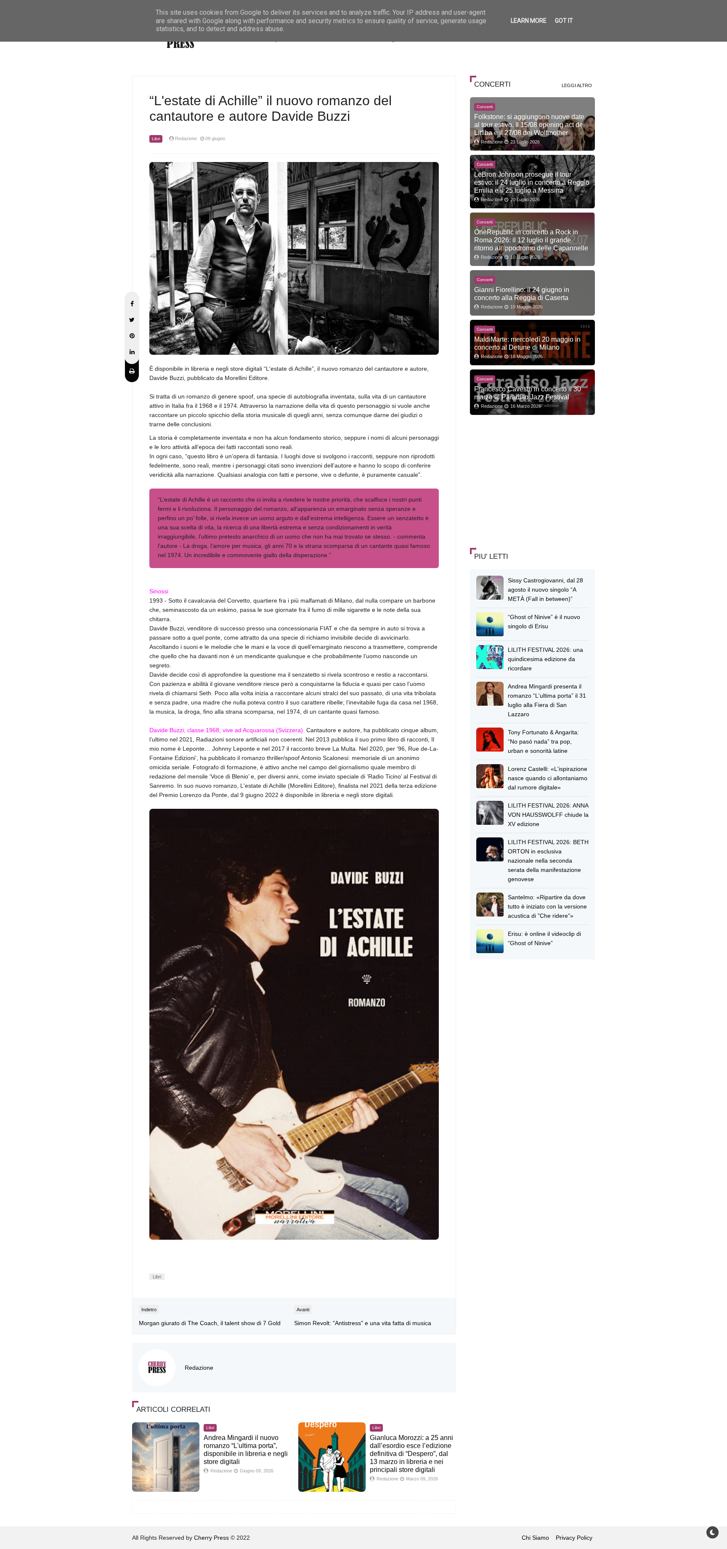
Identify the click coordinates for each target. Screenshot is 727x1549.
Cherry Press (211, 1537)
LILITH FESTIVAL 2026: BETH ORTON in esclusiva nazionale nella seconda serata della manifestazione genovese (548, 860)
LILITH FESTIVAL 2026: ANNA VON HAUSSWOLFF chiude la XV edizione (548, 814)
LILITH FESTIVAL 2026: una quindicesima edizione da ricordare (545, 659)
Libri (156, 138)
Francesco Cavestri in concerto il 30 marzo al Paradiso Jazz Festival (527, 393)
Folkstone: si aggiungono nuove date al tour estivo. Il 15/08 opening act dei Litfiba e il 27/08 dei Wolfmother (529, 124)
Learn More (529, 20)
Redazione (199, 1367)
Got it (564, 20)
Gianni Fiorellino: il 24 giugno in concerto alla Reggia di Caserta (521, 293)
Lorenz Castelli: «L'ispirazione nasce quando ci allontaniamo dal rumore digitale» (547, 778)
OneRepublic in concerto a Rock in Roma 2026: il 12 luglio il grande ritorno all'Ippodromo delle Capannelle (531, 240)
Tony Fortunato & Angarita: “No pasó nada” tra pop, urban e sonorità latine (543, 741)
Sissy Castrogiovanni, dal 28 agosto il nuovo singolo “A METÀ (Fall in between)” (545, 589)
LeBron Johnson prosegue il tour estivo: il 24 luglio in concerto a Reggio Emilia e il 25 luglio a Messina (531, 182)
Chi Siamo (535, 1537)
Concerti (485, 106)
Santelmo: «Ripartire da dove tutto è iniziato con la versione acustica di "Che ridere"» (547, 906)
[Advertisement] (533, 480)
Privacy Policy (574, 1537)
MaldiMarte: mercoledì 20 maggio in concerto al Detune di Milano (527, 343)
